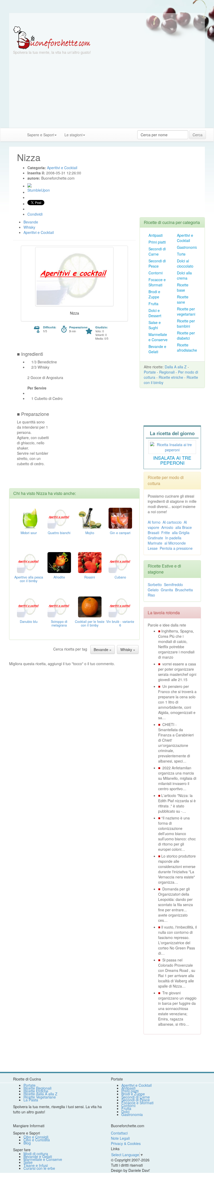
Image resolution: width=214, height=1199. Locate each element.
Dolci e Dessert (154, 313)
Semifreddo (173, 584)
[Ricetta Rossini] (90, 561)
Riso (151, 595)
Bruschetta (184, 589)
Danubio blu (29, 621)
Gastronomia (187, 247)
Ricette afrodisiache (187, 347)
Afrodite (59, 577)
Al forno (154, 522)
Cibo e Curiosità (36, 1139)
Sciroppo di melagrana (59, 623)
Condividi (35, 214)
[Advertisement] (107, 91)
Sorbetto (155, 584)
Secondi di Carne (157, 251)
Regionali (167, 372)
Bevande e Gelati (157, 349)
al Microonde (175, 543)
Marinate (155, 543)
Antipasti (155, 235)
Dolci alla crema (184, 275)
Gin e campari (120, 532)
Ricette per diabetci (186, 335)
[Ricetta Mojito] (90, 517)
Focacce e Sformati (157, 282)
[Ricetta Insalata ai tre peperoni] (172, 446)
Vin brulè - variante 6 (120, 623)
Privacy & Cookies (126, 1143)
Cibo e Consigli (35, 1136)
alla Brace (183, 527)
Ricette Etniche (35, 1091)
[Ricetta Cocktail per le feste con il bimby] (90, 606)
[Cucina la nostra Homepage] (6, 134)
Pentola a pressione (176, 548)
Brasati (153, 532)
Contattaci (119, 1133)
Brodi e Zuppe (154, 294)
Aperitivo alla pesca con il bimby (28, 579)
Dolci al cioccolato (185, 263)
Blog (27, 1142)
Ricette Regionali (37, 1088)
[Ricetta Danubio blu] (28, 606)
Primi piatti (157, 242)
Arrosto (167, 527)
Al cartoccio (172, 522)
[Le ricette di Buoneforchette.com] (107, 19)
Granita (167, 589)
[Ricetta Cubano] (120, 561)
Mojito (89, 532)
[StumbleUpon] (29, 185)
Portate (150, 372)
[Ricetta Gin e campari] (120, 517)
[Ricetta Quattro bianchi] (59, 517)
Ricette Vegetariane (39, 1097)
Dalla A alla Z (176, 366)
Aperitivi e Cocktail (185, 238)
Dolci (125, 1111)
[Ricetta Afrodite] (59, 561)
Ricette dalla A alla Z (40, 1093)
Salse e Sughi (154, 325)
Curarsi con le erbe (39, 1168)
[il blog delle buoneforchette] (93, 132)
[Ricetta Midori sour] (28, 517)
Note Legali (120, 1138)
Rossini (89, 577)
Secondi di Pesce (157, 263)
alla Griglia (180, 532)
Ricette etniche (171, 377)
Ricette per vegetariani (186, 311)
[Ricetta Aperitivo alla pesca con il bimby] (28, 561)
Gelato (153, 589)
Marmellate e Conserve (158, 337)
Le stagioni (73, 134)
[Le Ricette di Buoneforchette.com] (52, 37)
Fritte (165, 532)
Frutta (153, 303)
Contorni (155, 272)
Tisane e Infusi (35, 1165)
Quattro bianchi (59, 532)
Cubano (120, 577)
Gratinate (155, 537)
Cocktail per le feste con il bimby (89, 623)
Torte (181, 254)
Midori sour (29, 532)
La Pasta (30, 1099)
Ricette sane (182, 299)
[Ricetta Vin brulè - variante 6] (120, 606)
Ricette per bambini (186, 323)
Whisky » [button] (127, 649)
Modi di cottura (35, 1153)
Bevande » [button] (102, 649)
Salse (28, 1162)
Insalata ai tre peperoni (172, 460)
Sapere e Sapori (40, 134)
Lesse (153, 548)
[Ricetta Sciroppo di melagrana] (59, 606)
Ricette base (182, 287)
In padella (173, 537)
